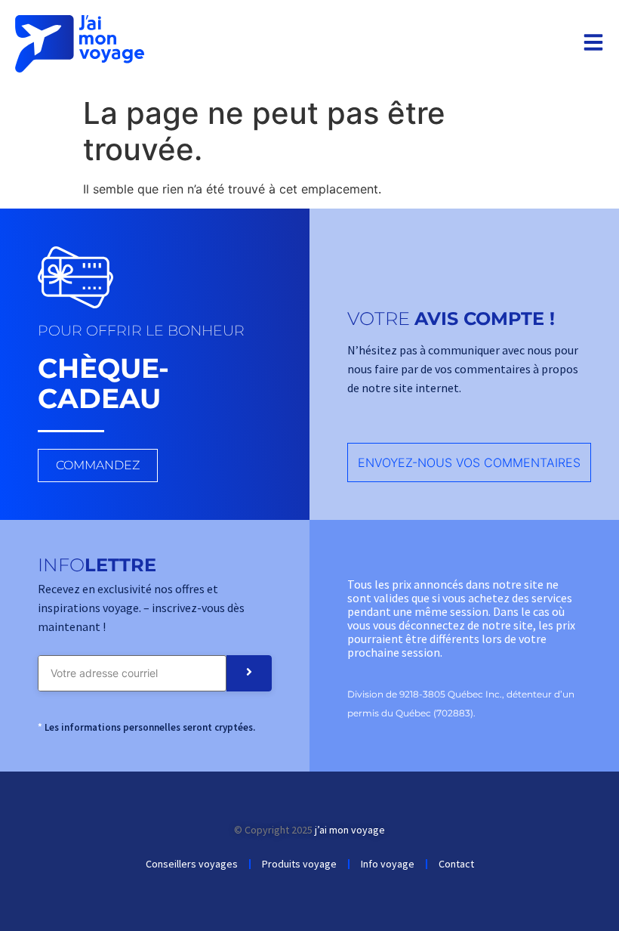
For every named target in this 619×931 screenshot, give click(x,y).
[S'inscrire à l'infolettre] (249, 673)
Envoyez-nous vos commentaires (469, 462)
